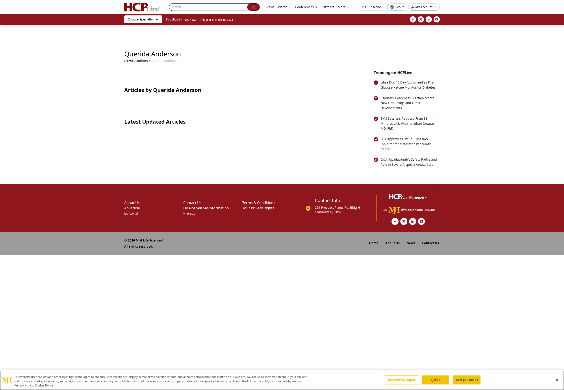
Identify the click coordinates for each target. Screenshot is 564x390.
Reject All (435, 380)
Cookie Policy (44, 385)
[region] (282, 380)
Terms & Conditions (258, 202)
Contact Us (192, 202)
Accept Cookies (467, 380)
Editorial (131, 213)
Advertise (132, 208)
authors (142, 61)
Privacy (189, 213)
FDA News (190, 20)
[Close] (557, 379)
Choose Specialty (140, 19)
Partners (328, 7)
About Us (132, 202)
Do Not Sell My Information (206, 208)
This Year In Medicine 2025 (216, 20)
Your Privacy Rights (258, 208)
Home (129, 61)
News (270, 7)
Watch (282, 7)
